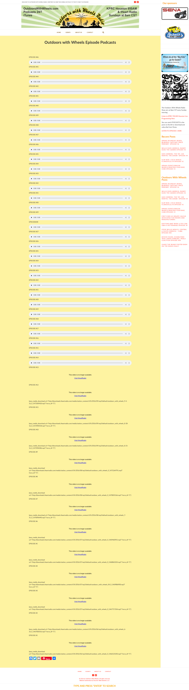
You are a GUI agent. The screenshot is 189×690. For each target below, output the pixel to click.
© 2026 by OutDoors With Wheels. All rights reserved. (94, 679)
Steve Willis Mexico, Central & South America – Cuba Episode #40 (174, 231)
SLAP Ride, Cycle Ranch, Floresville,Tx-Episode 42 (173, 160)
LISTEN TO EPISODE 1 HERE (172, 131)
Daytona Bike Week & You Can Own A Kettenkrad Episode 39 (175, 224)
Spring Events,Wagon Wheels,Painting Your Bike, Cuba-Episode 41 (173, 167)
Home (59, 32)
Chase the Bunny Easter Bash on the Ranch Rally (174, 245)
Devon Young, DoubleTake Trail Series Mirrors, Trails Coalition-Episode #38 (174, 238)
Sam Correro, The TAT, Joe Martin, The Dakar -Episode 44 (175, 155)
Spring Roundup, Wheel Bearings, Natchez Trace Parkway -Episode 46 (172, 142)
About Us (78, 32)
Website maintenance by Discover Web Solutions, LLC (94, 680)
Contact (90, 32)
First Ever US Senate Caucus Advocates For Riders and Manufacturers (174, 217)
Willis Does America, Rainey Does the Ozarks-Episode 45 (174, 149)
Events (68, 32)
